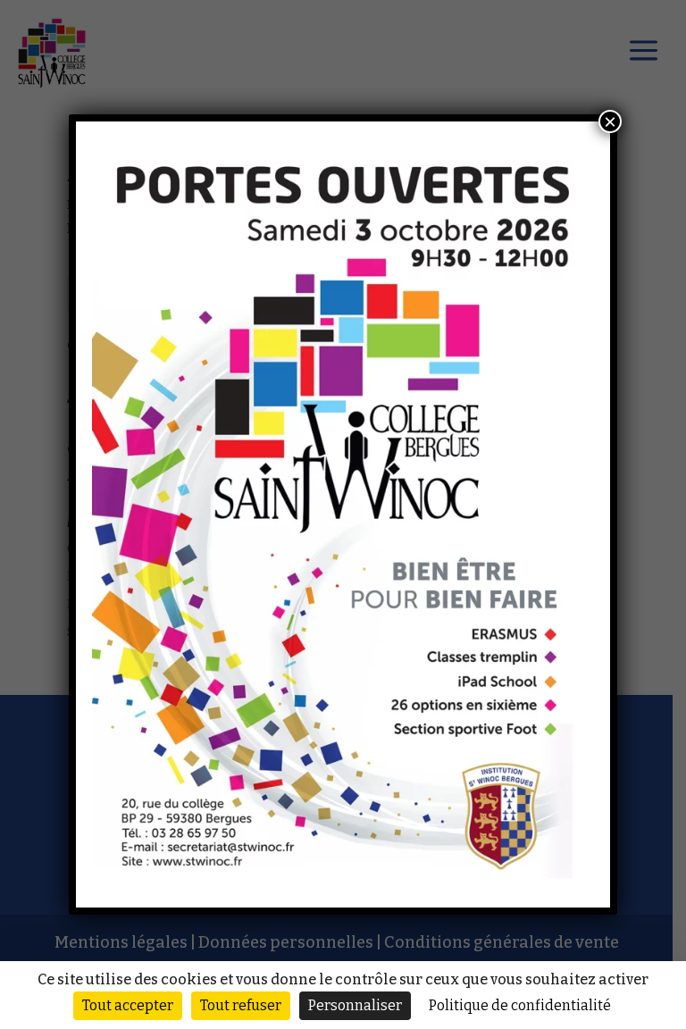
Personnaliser (355, 1005)
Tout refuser (240, 1005)
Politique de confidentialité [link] (520, 1005)
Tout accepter (127, 1005)
